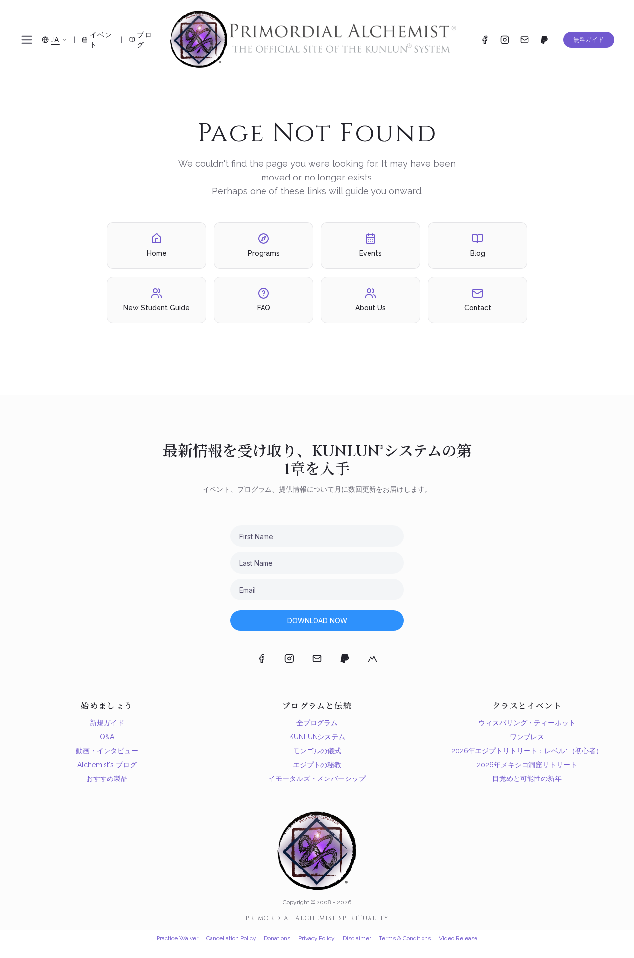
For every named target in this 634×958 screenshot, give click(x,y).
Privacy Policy (316, 938)
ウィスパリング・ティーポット (527, 723)
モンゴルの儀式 (317, 751)
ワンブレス (527, 737)
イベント (101, 40)
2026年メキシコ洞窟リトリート (527, 765)
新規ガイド (107, 723)
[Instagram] (505, 40)
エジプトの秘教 (317, 765)
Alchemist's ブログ (107, 765)
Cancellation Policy (231, 938)
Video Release (458, 938)
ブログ (144, 40)
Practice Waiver (177, 938)
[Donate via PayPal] (544, 40)
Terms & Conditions (405, 938)
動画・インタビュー (107, 751)
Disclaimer (357, 938)
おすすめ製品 (107, 778)
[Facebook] (485, 40)
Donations (277, 938)
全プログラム (317, 723)
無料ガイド (588, 39)
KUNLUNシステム (317, 737)
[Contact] (524, 40)
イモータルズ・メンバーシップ (317, 778)
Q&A (107, 737)
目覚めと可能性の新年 (527, 778)
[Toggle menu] (27, 40)
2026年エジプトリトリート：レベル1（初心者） (527, 751)
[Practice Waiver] (372, 658)
